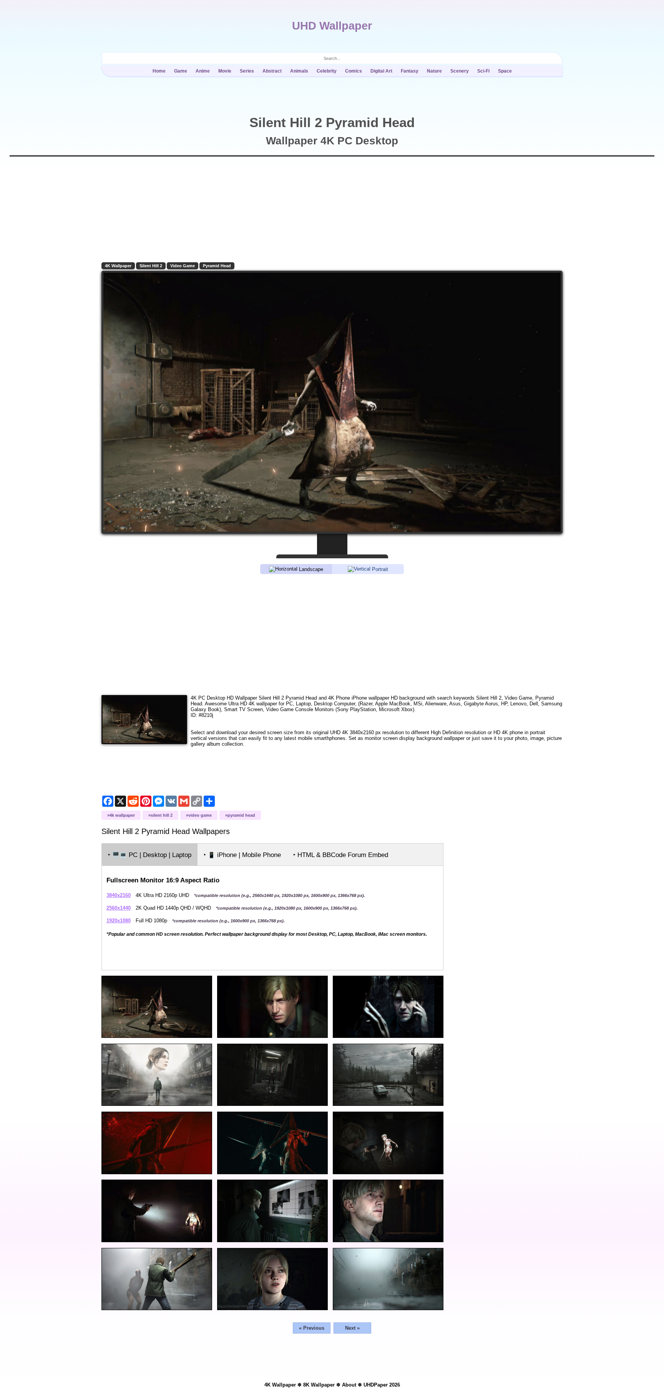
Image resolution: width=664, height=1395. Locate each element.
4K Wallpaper (118, 265)
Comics (353, 71)
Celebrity (327, 71)
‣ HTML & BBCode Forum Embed (340, 855)
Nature (434, 71)
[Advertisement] (332, 634)
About (349, 1385)
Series (247, 71)
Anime (203, 71)
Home (159, 71)
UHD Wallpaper (332, 26)
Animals (299, 71)
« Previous (311, 1328)
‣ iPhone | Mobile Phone (242, 855)
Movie (224, 71)
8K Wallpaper (319, 1385)
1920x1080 (118, 920)
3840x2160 (118, 895)
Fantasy (409, 71)
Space (505, 71)
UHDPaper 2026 (382, 1385)
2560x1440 (118, 908)
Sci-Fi (483, 71)
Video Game (182, 265)
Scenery (459, 71)
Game (180, 71)
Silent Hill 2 (150, 265)
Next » (352, 1328)
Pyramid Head (217, 265)
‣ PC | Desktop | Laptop (149, 855)
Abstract (272, 71)
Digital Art (381, 71)
